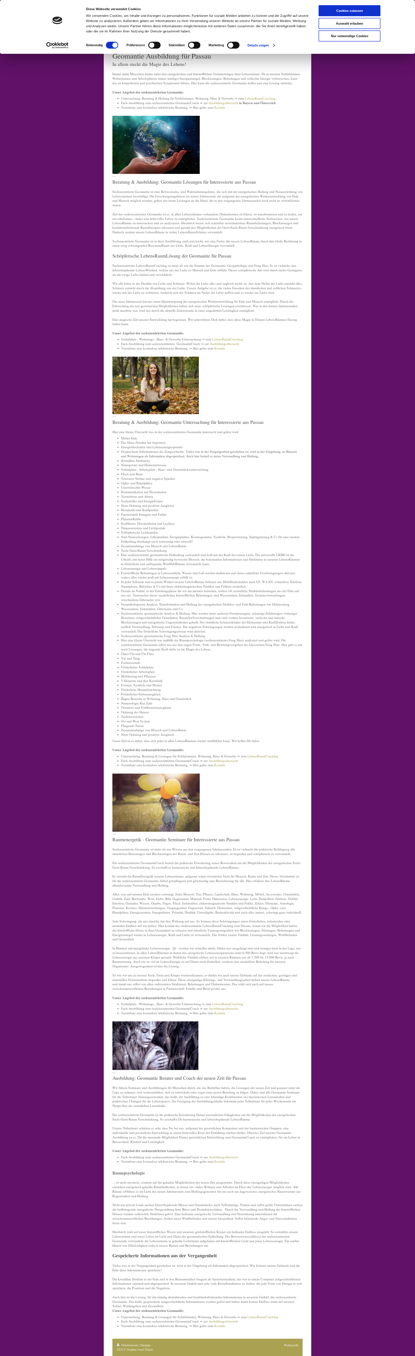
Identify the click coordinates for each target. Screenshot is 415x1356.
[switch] (154, 45)
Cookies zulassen (349, 11)
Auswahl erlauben (349, 23)
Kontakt (219, 107)
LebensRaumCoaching (260, 98)
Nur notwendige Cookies (349, 36)
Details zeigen (258, 45)
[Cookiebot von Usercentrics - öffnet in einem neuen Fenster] (57, 45)
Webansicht (291, 1345)
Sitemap (145, 1345)
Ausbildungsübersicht (223, 103)
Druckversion (130, 1345)
